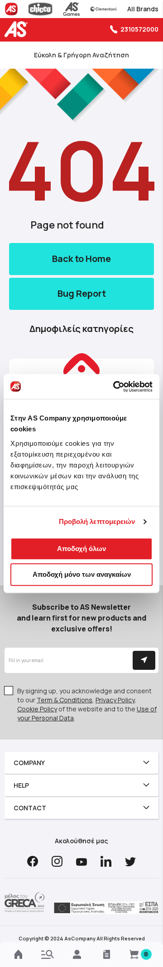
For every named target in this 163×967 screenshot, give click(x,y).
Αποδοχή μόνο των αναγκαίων (82, 574)
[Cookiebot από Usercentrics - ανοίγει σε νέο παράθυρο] (115, 386)
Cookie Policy (37, 709)
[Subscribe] (144, 660)
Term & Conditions (64, 700)
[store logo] (18, 29)
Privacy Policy (115, 700)
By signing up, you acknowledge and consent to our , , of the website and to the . (87, 704)
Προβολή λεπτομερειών (97, 521)
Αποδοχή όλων (81, 548)
